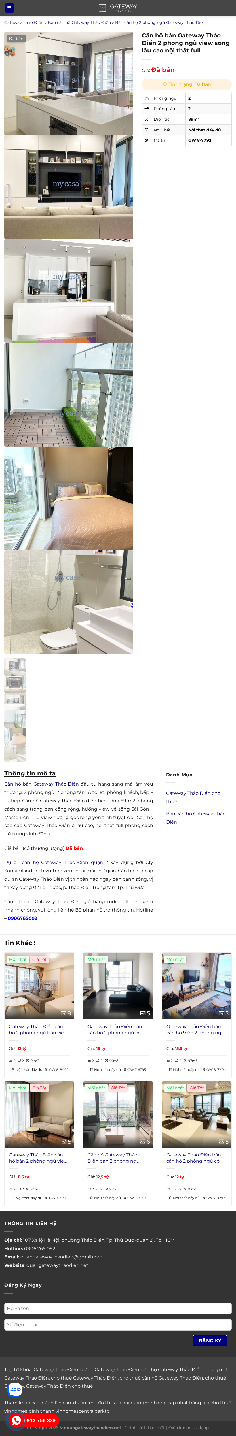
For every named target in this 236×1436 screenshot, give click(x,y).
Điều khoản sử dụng (188, 1427)
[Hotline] (16, 1420)
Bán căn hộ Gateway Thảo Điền (79, 22)
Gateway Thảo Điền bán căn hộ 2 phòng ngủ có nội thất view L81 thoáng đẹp (115, 1030)
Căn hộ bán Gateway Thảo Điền (41, 784)
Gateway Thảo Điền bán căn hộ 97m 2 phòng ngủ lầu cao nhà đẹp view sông (195, 1030)
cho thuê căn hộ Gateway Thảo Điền (161, 1378)
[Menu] (9, 8)
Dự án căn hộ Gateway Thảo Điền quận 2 (56, 862)
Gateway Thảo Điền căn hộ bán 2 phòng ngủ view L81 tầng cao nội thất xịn (38, 1158)
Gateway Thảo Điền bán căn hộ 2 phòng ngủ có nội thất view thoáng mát (195, 1158)
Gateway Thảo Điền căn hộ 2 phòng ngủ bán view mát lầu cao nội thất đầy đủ (38, 1030)
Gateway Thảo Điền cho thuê (193, 797)
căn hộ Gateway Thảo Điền (172, 1369)
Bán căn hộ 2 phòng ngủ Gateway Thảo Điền (160, 22)
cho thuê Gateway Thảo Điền (84, 1378)
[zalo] (15, 1389)
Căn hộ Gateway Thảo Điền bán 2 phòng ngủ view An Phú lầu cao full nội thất (114, 1158)
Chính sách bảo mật (145, 1427)
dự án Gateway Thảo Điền (109, 1369)
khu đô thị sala (104, 1402)
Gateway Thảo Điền (23, 22)
